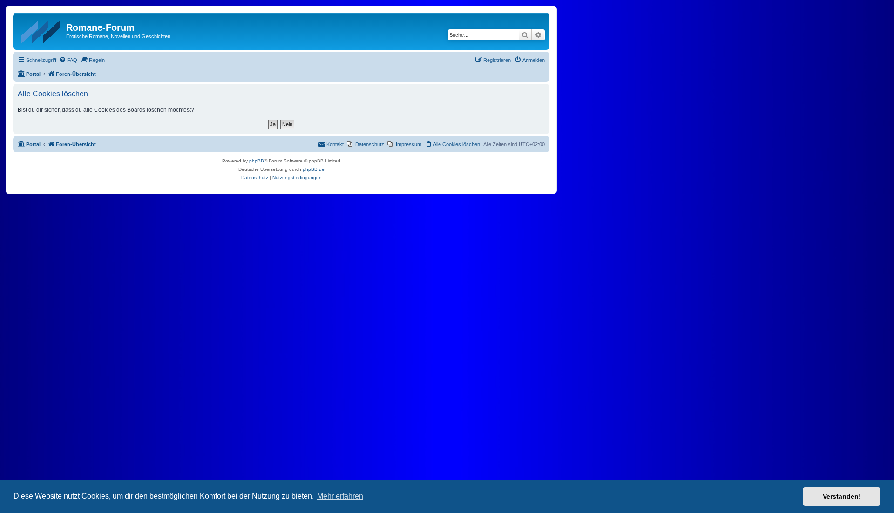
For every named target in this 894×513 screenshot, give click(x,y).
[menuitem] (68, 60)
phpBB (256, 160)
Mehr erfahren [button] (340, 496)
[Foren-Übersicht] (40, 30)
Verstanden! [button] (842, 496)
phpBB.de (314, 169)
